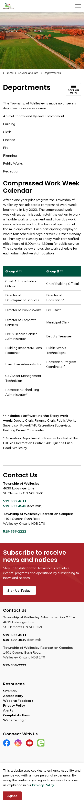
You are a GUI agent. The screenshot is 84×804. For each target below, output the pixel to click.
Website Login (15, 720)
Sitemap (10, 691)
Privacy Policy (43, 785)
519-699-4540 (14, 506)
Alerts (8, 710)
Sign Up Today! (19, 590)
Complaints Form (16, 715)
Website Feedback (18, 701)
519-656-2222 (14, 531)
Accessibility (13, 696)
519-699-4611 (14, 501)
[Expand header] (78, 6)
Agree (12, 796)
